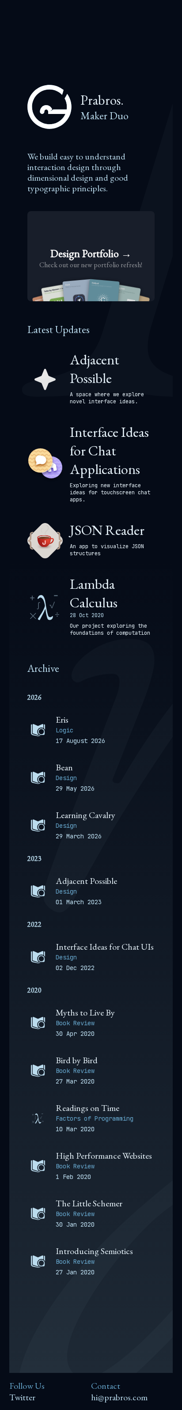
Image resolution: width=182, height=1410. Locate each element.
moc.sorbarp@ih (119, 1397)
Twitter (22, 1397)
